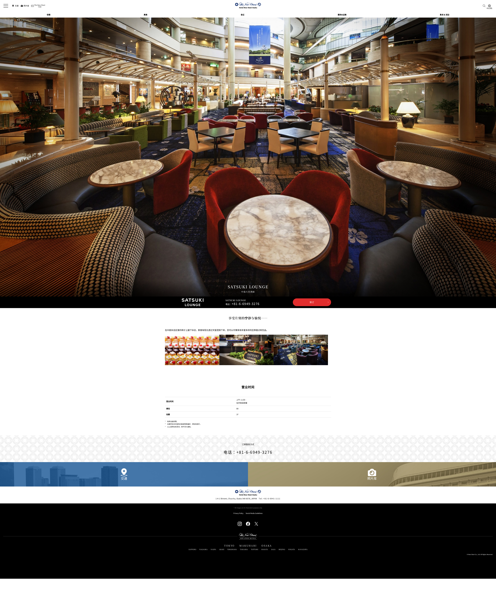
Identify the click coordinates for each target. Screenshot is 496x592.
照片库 (372, 478)
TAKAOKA (244, 549)
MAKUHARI (248, 545)
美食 (18, 20)
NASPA (213, 549)
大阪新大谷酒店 (8, 20)
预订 (312, 302)
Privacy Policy (238, 513)
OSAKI (221, 549)
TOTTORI (254, 549)
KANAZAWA (303, 549)
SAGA (273, 549)
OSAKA (266, 545)
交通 (124, 478)
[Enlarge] (192, 350)
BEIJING (282, 549)
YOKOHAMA (232, 549)
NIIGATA (291, 549)
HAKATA (264, 549)
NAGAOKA (203, 549)
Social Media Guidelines (254, 513)
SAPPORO (192, 549)
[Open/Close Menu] (6, 6)
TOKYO (229, 545)
